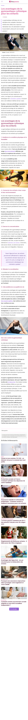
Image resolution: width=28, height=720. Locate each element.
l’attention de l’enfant (13, 242)
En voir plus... (14, 609)
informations (4, 579)
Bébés (2, 456)
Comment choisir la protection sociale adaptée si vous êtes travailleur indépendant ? (13, 603)
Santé (2, 477)
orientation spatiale (15, 98)
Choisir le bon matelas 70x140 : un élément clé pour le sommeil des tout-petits (13, 460)
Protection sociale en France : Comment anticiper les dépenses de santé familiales (13, 480)
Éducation (3, 600)
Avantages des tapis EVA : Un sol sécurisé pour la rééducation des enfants (12, 562)
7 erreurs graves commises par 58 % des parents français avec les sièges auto (13, 522)
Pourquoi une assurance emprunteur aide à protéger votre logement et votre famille (13, 582)
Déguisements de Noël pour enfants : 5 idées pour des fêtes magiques (14, 542)
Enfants (2, 5)
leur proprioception (7, 301)
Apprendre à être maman (7, 519)
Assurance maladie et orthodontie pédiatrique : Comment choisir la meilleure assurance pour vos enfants (13, 501)
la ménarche (11, 382)
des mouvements (10, 151)
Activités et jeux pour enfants (8, 539)
